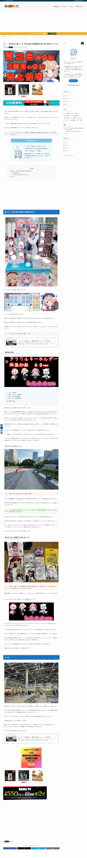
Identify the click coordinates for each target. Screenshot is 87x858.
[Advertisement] (43, 21)
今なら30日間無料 (52, 33)
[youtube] (77, 0)
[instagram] (76, 0)
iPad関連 (68, 113)
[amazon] (79, 0)
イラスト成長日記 (75, 115)
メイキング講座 (72, 120)
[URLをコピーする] (53, 848)
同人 (12, 841)
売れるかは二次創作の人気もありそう (21, 174)
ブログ (66, 104)
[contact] (81, 0)
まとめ (12, 176)
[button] (10, 848)
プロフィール (73, 80)
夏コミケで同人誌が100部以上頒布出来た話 (21, 171)
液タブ (81, 120)
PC (72, 113)
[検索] (83, 0)
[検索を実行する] (82, 43)
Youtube (75, 113)
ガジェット (67, 101)
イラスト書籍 (66, 117)
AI (64, 113)
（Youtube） (18, 147)
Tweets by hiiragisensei (68, 155)
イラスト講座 (73, 117)
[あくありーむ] (11, 7)
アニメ (66, 95)
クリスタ (65, 120)
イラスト (10, 47)
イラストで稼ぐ (67, 115)
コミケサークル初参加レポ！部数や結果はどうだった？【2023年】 (34, 341)
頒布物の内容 (16, 172)
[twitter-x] (74, 0)
